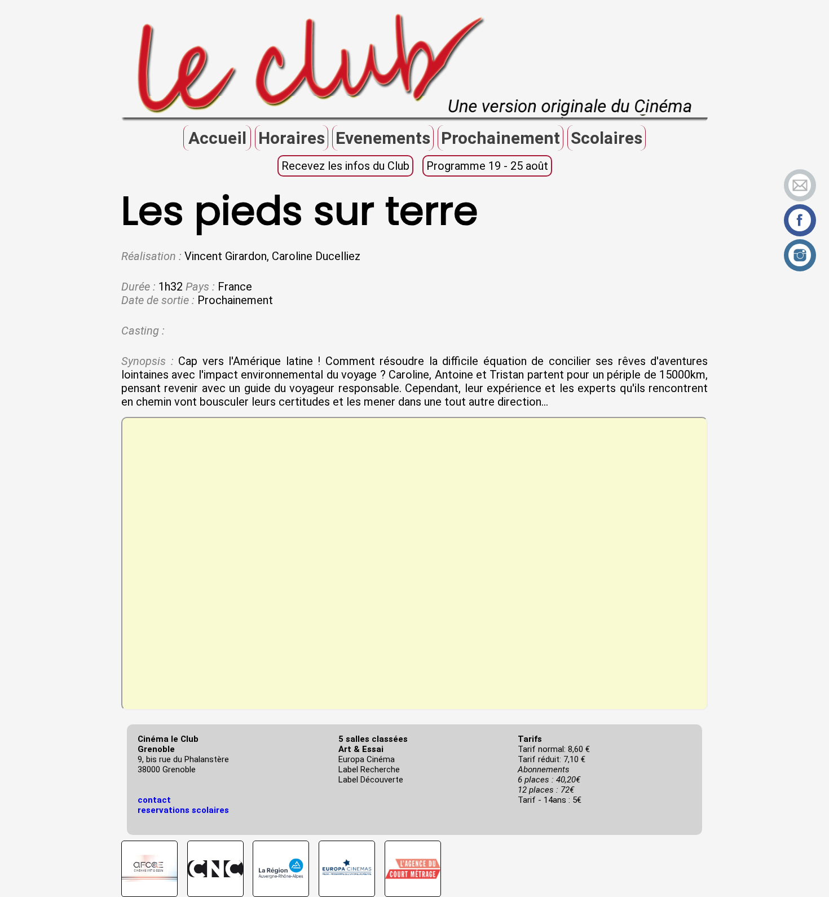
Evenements (383, 138)
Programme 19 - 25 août (487, 166)
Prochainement (500, 138)
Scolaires (606, 138)
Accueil (217, 138)
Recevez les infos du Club (345, 166)
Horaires (291, 138)
